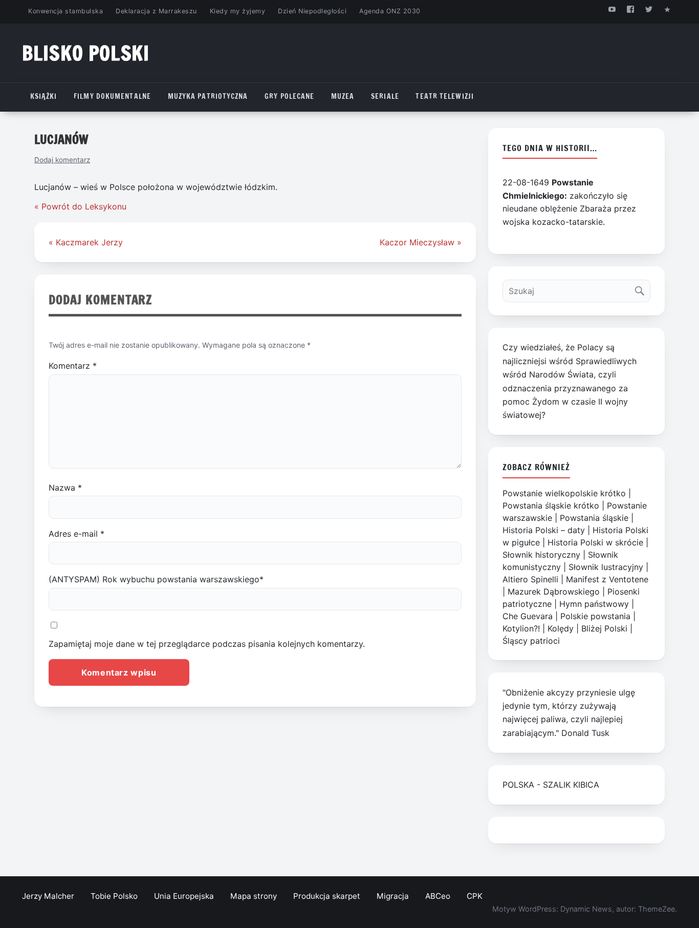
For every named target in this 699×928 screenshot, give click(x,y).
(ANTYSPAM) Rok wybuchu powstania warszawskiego (156, 579)
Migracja (393, 896)
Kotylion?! (521, 628)
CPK (475, 896)
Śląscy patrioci (531, 641)
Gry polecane (289, 96)
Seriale (385, 96)
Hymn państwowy (594, 604)
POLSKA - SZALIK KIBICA (551, 784)
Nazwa (65, 487)
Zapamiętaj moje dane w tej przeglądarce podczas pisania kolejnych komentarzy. (207, 644)
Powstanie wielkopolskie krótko (564, 493)
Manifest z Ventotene (607, 579)
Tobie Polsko (114, 896)
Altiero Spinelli (530, 579)
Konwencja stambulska (65, 11)
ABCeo (437, 896)
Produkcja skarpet (326, 896)
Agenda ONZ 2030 (390, 11)
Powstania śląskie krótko (551, 505)
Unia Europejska (184, 896)
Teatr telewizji (445, 96)
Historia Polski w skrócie (595, 542)
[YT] (612, 9)
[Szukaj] (642, 289)
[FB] (630, 9)
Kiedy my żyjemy (238, 11)
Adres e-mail (76, 534)
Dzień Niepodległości (312, 11)
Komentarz (73, 366)
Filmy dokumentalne (112, 96)
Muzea (343, 96)
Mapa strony (253, 896)
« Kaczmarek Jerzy (86, 242)
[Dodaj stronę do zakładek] (667, 9)
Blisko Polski (85, 53)
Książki (43, 96)
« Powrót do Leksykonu (80, 206)
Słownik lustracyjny (606, 567)
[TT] (649, 9)
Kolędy (561, 628)
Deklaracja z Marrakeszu (156, 11)
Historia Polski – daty (544, 530)
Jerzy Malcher (48, 896)
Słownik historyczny (541, 555)
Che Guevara (528, 616)
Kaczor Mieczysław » (421, 242)
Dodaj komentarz (62, 160)
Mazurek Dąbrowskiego (554, 591)
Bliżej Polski (604, 628)
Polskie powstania (595, 616)
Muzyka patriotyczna (208, 96)
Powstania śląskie (594, 518)
